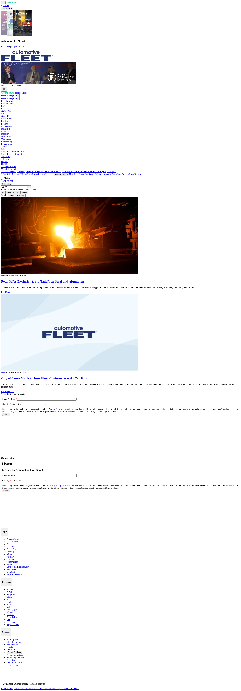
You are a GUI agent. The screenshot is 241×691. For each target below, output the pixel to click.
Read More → (7, 292)
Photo (44, 171)
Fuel (3, 106)
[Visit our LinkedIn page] (5, 464)
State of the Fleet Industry (12, 151)
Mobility (5, 131)
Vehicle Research (8, 166)
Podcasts (76, 171)
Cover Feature (12, 2)
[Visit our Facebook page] (2, 464)
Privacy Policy (7, 688)
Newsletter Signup (77, 174)
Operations (6, 136)
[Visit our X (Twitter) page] (8, 464)
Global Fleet (6, 111)
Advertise (107, 174)
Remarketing (6, 141)
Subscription (6, 174)
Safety (4, 146)
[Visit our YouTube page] (10, 464)
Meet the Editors (19, 174)
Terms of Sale (32, 688)
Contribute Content (120, 174)
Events (41, 174)
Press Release (135, 174)
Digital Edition (17, 46)
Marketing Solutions (94, 174)
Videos (28, 2)
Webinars (69, 171)
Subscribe (5, 46)
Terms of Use (20, 688)
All (3, 192)
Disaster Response (9, 95)
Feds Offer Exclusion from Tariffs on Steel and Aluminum (42, 281)
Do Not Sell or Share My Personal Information (58, 688)
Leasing (4, 121)
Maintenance (6, 126)
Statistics (31, 171)
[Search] (28, 186)
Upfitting (5, 161)
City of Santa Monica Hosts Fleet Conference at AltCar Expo (44, 378)
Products (38, 171)
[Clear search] (30, 186)
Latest (11, 195)
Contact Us (49, 174)
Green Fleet (6, 116)
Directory (99, 171)
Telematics (5, 156)
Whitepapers (59, 171)
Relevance (20, 195)
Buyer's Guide (109, 171)
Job (93, 171)
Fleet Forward (7, 101)
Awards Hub (86, 171)
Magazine (17, 171)
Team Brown (32, 174)
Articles (21, 2)
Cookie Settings (61, 174)
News (10, 171)
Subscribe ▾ (7, 8)
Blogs (24, 171)
